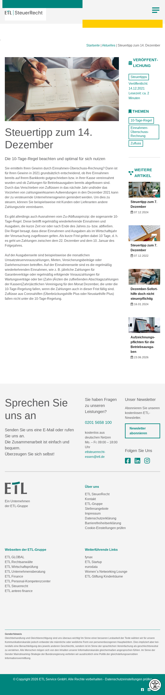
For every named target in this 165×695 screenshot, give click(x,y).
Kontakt (90, 499)
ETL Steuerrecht (16, 586)
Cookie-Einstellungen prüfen (105, 528)
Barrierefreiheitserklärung (103, 523)
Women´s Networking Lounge (106, 571)
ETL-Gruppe (94, 504)
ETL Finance (14, 576)
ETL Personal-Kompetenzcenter (28, 581)
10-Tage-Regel (141, 120)
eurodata (91, 566)
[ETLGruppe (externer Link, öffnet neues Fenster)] (128, 461)
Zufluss (136, 143)
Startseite (93, 45)
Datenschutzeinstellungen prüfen (128, 679)
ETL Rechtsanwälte (19, 562)
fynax (89, 557)
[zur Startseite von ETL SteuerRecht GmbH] (23, 12)
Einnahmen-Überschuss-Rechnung (140, 132)
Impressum (93, 513)
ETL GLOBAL (14, 557)
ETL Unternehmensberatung (25, 571)
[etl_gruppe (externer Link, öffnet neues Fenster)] (147, 461)
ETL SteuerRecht (97, 494)
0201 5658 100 (98, 422)
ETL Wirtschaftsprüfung (21, 566)
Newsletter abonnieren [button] (138, 431)
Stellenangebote (96, 508)
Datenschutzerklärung (100, 518)
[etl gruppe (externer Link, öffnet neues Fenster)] (137, 461)
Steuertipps (139, 77)
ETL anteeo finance (19, 591)
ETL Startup (93, 562)
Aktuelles (108, 45)
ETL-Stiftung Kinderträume (104, 576)
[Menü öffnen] (155, 10)
